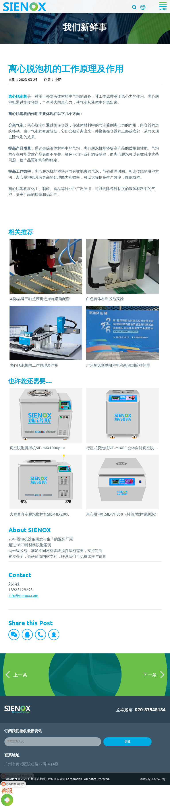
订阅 (127, 741)
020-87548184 (150, 709)
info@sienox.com (23, 595)
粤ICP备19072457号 (153, 779)
